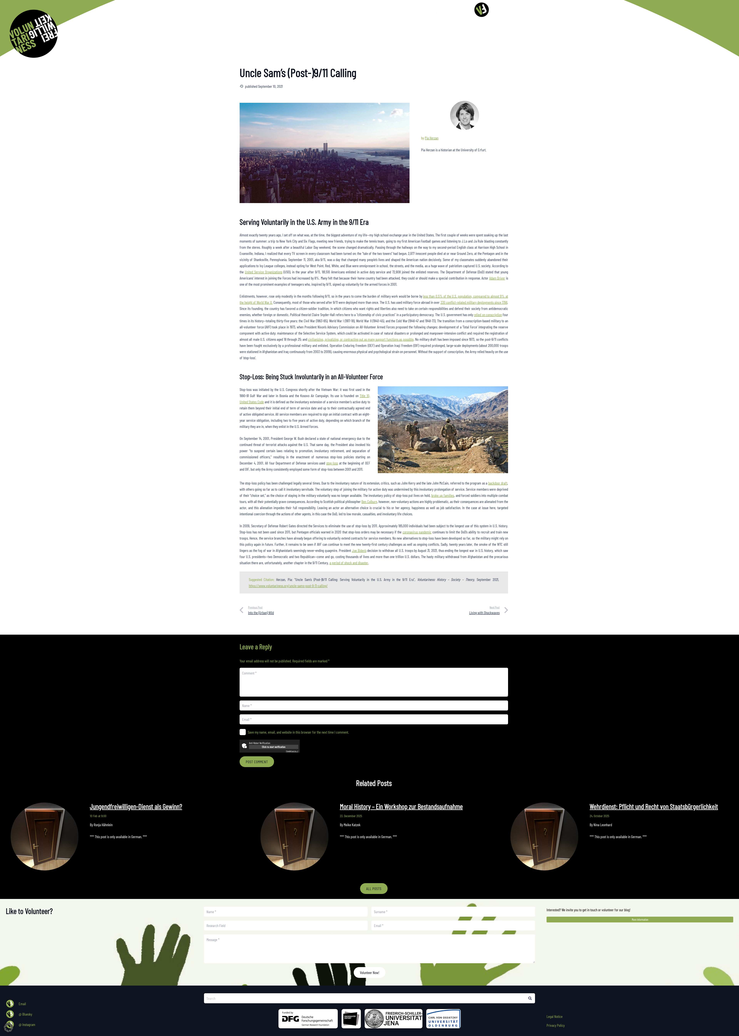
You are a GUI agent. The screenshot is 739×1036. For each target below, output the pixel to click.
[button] (399, 9)
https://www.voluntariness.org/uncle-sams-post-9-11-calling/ (288, 585)
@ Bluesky (25, 1014)
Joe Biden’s (359, 550)
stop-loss (332, 463)
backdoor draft (497, 483)
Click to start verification (273, 746)
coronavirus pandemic (417, 532)
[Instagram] (408, 9)
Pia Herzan (431, 138)
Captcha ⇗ (292, 751)
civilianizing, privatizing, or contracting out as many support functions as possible (360, 339)
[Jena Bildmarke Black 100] (393, 1018)
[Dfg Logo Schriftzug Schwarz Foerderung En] (447, 9)
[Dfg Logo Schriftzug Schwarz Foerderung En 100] (308, 1018)
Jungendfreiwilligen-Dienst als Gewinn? (136, 806)
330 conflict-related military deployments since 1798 (474, 302)
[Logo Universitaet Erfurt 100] (351, 1018)
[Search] (530, 998)
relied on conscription (488, 314)
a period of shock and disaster (348, 562)
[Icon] (481, 10)
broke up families (442, 495)
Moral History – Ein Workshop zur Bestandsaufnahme (401, 806)
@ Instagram (27, 1024)
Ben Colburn (369, 501)
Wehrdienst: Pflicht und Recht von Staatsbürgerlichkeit (654, 806)
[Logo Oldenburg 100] (443, 1018)
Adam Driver (497, 278)
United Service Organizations (263, 271)
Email (22, 1003)
